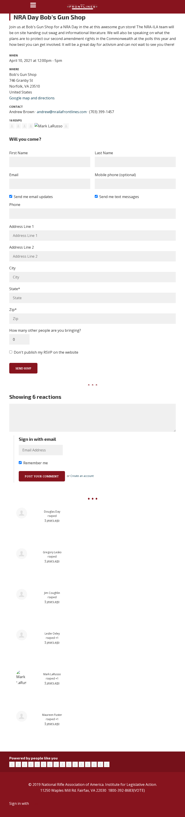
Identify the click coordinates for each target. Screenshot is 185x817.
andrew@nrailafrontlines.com (62, 111)
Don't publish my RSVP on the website (46, 352)
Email (13, 174)
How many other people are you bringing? (45, 330)
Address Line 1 (21, 226)
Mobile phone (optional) (115, 174)
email (34, 803)
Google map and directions (32, 98)
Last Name (104, 152)
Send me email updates (33, 196)
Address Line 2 (21, 247)
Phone (14, 204)
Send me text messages (119, 196)
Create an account (82, 476)
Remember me (35, 462)
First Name (18, 152)
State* (14, 288)
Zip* (13, 309)
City (12, 268)
